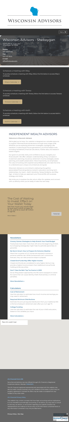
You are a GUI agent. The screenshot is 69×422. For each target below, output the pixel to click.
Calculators (15, 288)
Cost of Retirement (17, 292)
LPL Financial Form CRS (15, 379)
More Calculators (17, 316)
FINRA (28, 384)
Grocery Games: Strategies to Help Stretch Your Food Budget (32, 241)
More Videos (12, 215)
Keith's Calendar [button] (11, 121)
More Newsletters (17, 281)
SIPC (32, 384)
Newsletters (15, 238)
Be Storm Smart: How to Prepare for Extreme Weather (30, 251)
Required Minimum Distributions (22, 299)
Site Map (20, 414)
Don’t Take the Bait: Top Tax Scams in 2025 (26, 270)
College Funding (16, 307)
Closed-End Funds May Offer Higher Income (26, 260)
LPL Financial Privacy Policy (17, 397)
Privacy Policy (12, 414)
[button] (63, 32)
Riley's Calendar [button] (11, 82)
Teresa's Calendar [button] (12, 102)
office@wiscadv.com (10, 61)
